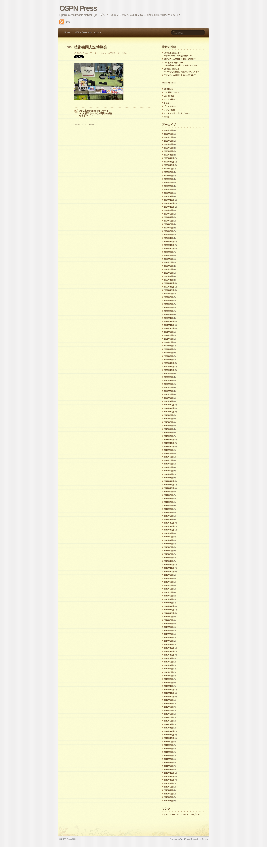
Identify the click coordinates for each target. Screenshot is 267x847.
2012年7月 (168, 707)
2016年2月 (168, 558)
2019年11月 (169, 408)
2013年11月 (169, 651)
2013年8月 (168, 662)
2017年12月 (169, 481)
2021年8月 (168, 335)
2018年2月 (168, 474)
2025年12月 (169, 158)
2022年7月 (168, 301)
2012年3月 (168, 721)
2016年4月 (168, 551)
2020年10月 (169, 370)
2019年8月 (168, 419)
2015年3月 (168, 596)
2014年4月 (168, 634)
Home (67, 32)
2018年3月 (168, 471)
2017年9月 (168, 492)
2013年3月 (168, 679)
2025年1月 (168, 196)
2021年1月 (168, 360)
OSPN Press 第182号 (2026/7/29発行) (180, 59)
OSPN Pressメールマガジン (88, 32)
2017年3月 (168, 512)
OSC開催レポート (171, 92)
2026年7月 (168, 134)
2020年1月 (168, 401)
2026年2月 (168, 151)
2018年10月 (169, 446)
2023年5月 (168, 266)
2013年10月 (169, 655)
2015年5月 (168, 589)
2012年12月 (169, 690)
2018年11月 (169, 443)
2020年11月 (169, 367)
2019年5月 (168, 426)
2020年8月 (168, 377)
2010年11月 (169, 776)
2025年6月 (168, 179)
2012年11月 (169, 693)
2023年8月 (168, 255)
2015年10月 (169, 571)
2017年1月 (168, 519)
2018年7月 (168, 457)
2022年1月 (168, 318)
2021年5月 (168, 346)
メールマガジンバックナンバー (177, 113)
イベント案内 (169, 99)
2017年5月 (168, 505)
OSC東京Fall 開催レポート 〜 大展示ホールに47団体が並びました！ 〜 (95, 113)
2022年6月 (168, 304)
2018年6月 (168, 460)
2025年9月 (168, 169)
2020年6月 (168, 384)
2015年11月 (169, 568)
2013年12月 (169, 648)
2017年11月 (169, 485)
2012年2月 (168, 724)
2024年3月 (168, 231)
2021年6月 (168, 342)
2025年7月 (168, 176)
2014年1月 (168, 644)
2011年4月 (168, 759)
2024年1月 (168, 238)
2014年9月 (168, 617)
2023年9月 (168, 252)
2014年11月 (169, 610)
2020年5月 (168, 387)
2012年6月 (168, 710)
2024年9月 (168, 210)
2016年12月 (169, 523)
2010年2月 (168, 797)
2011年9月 (168, 742)
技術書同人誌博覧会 (90, 47)
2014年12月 (169, 606)
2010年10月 (169, 780)
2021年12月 (169, 321)
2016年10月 (169, 530)
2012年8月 (168, 703)
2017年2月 (168, 516)
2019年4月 (168, 429)
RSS (68, 22)
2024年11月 (169, 203)
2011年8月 (168, 745)
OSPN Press (78, 8)
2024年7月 (168, 217)
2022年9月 (168, 294)
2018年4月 (168, 467)
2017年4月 (168, 509)
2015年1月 (168, 603)
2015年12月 (169, 565)
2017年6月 (168, 502)
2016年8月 (168, 537)
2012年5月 (168, 714)
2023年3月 (168, 273)
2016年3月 (168, 554)
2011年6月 (168, 752)
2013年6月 (168, 669)
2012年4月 (168, 717)
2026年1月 (168, 155)
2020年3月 (168, 394)
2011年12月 (169, 731)
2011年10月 (169, 738)
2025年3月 (168, 189)
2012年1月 (168, 728)
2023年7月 (168, 259)
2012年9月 (168, 700)
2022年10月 (169, 290)
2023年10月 (169, 248)
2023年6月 (168, 262)
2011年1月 (168, 769)
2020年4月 (168, 391)
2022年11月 (169, 287)
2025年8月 (168, 172)
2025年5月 (168, 182)
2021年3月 (168, 353)
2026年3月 (168, 148)
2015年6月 (168, 585)
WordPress (185, 839)
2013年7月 (168, 665)
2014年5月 (168, 631)
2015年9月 (168, 575)
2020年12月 (169, 363)
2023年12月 (169, 241)
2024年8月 (168, 214)
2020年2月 (168, 398)
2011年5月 (168, 756)
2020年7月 (168, 380)
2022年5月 (168, 307)
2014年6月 (168, 627)
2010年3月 (168, 794)
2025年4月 (168, 186)
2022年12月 (169, 283)
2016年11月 (169, 526)
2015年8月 (168, 578)
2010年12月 (169, 773)
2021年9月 (168, 332)
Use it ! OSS (169, 96)
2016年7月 (168, 540)
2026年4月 (168, 144)
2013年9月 (168, 658)
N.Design (204, 839)
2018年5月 (168, 464)
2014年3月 (168, 637)
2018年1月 (168, 478)
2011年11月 (169, 735)
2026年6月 (168, 137)
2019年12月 (169, 405)
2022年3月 (168, 311)
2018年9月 (168, 450)
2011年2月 (168, 766)
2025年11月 (169, 162)
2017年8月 (168, 495)
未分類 (166, 117)
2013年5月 (168, 672)
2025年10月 (169, 165)
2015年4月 (168, 592)
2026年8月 (168, 130)
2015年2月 (168, 599)
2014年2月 (168, 641)
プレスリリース (170, 106)
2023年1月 (168, 280)
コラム (166, 103)
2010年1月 (168, 801)
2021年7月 (168, 339)
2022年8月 (168, 297)
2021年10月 (169, 328)
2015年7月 (168, 582)
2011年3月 (168, 763)
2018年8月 (168, 453)
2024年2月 (168, 235)
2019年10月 (169, 412)
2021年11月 (169, 325)
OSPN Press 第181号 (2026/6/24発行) (180, 75)
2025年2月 (168, 193)
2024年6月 (168, 221)
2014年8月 (168, 620)
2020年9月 (168, 373)
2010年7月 (168, 790)
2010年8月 (168, 787)
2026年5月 (168, 141)
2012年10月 (169, 697)
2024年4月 (168, 228)
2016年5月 (168, 547)
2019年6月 (168, 422)
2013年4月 (168, 676)
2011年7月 (168, 749)
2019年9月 (168, 415)
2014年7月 (168, 624)
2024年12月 (169, 200)
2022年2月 (168, 314)
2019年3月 (168, 433)
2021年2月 (168, 356)
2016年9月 (168, 533)
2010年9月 (168, 783)
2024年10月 (169, 207)
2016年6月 (168, 544)
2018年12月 (169, 439)
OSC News (168, 89)
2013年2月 (168, 683)
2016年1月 (168, 561)
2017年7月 (168, 499)
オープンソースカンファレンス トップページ (182, 814)
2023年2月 (168, 276)
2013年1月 (168, 686)
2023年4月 (168, 269)
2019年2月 (168, 436)
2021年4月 (168, 349)
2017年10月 (169, 488)
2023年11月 (169, 245)
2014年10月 (169, 613)
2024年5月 (168, 224)
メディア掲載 (169, 110)
